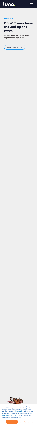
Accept (12, 422)
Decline (26, 422)
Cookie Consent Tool (9, 415)
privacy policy (18, 411)
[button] (31, 4)
